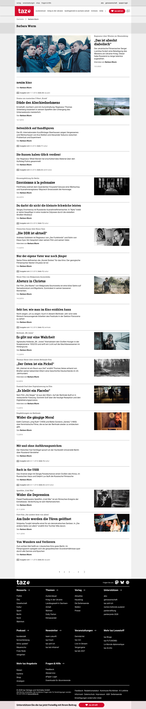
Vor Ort (78, 640)
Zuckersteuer (51, 596)
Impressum (101, 694)
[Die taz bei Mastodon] (117, 584)
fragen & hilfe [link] (46, 3)
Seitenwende (116, 694)
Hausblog (79, 599)
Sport (19, 610)
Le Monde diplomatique (114, 644)
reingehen (21, 654)
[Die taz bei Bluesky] (122, 584)
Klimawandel (51, 618)
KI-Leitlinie (123, 690)
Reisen (19, 670)
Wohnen (49, 610)
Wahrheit (20, 621)
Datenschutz (89, 694)
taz (23, 582)
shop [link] (38, 3)
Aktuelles (79, 596)
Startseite (20, 19)
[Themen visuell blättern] (105, 11)
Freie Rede (21, 651)
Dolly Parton (51, 614)
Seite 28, (43, 93)
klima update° (22, 643)
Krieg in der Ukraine (54, 599)
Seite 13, (42, 223)
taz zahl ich (108, 603)
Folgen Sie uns (108, 583)
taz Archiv (108, 648)
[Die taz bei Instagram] (127, 584)
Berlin (19, 614)
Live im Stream (81, 643)
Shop (19, 677)
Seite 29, (43, 560)
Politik (19, 596)
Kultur (19, 607)
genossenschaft (110, 599)
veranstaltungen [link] (29, 3)
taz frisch (49, 640)
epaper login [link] (123, 3)
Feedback (50, 669)
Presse (78, 610)
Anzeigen (20, 681)
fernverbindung (23, 640)
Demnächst (79, 636)
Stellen (78, 607)
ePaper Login (51, 677)
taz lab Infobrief (52, 647)
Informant (79, 694)
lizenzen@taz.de (33, 694)
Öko (18, 599)
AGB (108, 694)
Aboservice (50, 673)
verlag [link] (19, 3)
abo (105, 596)
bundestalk (21, 636)
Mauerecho (21, 647)
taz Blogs (108, 637)
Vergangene (80, 647)
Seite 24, (44, 170)
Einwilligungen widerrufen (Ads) (88, 698)
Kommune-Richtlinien (109, 690)
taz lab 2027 (80, 651)
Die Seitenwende (82, 603)
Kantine (20, 674)
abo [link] (102, 3)
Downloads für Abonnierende (58, 680)
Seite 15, (42, 271)
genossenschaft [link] (111, 3)
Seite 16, (44, 327)
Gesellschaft (22, 603)
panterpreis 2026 (111, 614)
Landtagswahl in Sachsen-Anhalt (57, 605)
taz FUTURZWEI (110, 641)
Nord (19, 618)
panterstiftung (110, 610)
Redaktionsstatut (91, 690)
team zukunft (51, 636)
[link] (41, 11)
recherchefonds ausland (114, 607)
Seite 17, (42, 146)
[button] (128, 11)
